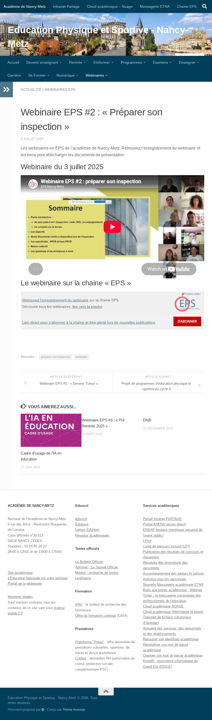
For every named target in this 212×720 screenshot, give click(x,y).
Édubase (81, 524)
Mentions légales (20, 597)
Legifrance (83, 578)
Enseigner (187, 62)
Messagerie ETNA (155, 6)
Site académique (20, 573)
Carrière (14, 75)
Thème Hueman (74, 709)
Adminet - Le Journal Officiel (96, 567)
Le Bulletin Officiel (89, 562)
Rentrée (75, 62)
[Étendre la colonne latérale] (6, 89)
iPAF (78, 604)
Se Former (37, 75)
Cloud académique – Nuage (110, 6)
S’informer (101, 62)
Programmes (131, 62)
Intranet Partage (66, 6)
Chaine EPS (186, 6)
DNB (147, 420)
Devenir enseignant (42, 62)
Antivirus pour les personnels (164, 579)
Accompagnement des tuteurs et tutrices (173, 573)
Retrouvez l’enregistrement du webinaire (55, 300)
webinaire (81, 356)
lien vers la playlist (87, 307)
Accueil (13, 62)
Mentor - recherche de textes (96, 573)
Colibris (80, 658)
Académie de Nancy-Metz (25, 6)
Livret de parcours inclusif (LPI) (166, 546)
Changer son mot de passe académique (172, 655)
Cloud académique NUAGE (163, 606)
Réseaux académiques (92, 535)
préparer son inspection (56, 356)
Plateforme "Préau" (89, 642)
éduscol (81, 519)
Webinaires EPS (59, 89)
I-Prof (147, 541)
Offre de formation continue (95, 616)
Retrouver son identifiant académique (171, 639)
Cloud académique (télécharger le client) (173, 612)
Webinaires (95, 75)
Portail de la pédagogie (25, 583)
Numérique (66, 75)
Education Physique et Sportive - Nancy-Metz (98, 37)
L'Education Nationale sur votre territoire (37, 578)
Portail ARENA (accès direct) (164, 524)
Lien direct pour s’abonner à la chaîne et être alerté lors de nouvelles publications (88, 322)
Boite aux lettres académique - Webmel (172, 590)
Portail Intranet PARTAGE (162, 519)
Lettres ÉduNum (87, 530)
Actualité (31, 89)
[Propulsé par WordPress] (42, 709)
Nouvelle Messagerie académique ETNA (173, 585)
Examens (160, 62)
